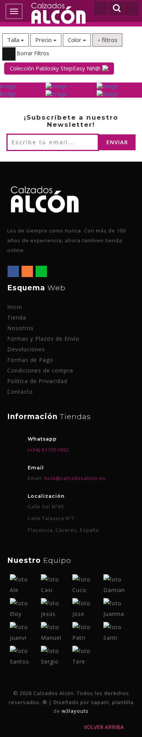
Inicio (14, 306)
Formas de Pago (30, 359)
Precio (44, 40)
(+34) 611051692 (48, 450)
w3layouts (75, 710)
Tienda (16, 317)
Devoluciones (26, 349)
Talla (14, 40)
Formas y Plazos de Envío (43, 338)
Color (75, 40)
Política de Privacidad (37, 381)
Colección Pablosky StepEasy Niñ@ (55, 68)
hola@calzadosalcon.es (74, 478)
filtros (108, 40)
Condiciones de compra (40, 370)
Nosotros (20, 328)
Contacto (20, 391)
